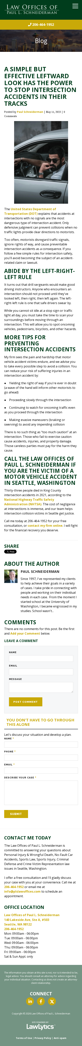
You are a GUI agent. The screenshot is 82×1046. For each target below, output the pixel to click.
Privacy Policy (43, 1038)
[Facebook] (41, 1001)
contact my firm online (45, 525)
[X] (52, 1001)
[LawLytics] (41, 1026)
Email (13, 665)
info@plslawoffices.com (22, 891)
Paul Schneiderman (30, 112)
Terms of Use (24, 1038)
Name (13, 652)
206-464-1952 (43, 24)
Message (15, 679)
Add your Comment (25, 633)
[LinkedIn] (30, 1001)
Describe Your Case (20, 777)
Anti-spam (60, 1038)
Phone (10, 751)
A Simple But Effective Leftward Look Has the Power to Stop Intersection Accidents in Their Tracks (40, 86)
